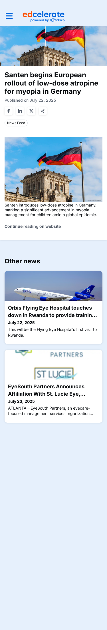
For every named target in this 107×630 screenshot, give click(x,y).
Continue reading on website (33, 226)
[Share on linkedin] (20, 111)
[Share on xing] (43, 111)
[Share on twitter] (31, 111)
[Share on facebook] (9, 111)
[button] (9, 16)
